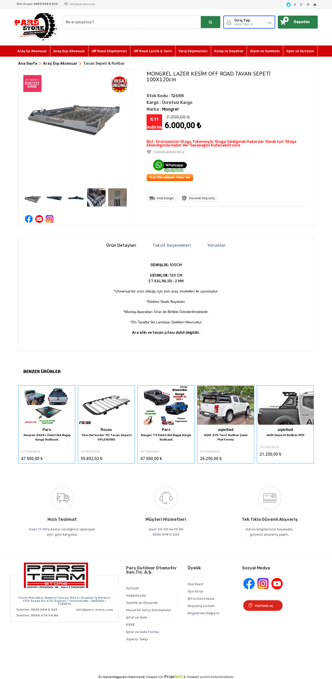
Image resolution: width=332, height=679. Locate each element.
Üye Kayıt (195, 584)
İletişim (132, 588)
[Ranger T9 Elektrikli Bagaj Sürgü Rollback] (166, 405)
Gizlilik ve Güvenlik (142, 603)
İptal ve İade (136, 617)
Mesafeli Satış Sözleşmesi (148, 610)
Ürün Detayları (121, 245)
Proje (173, 677)
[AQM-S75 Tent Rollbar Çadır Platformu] (225, 405)
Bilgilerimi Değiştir (204, 613)
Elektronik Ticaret (143, 677)
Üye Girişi (195, 591)
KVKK (130, 625)
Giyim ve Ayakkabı (265, 51)
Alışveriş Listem (201, 606)
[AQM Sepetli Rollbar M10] (285, 405)
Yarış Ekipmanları (193, 51)
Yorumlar (216, 245)
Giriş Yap (243, 22)
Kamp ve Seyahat (229, 51)
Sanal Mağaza (113, 677)
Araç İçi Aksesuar (32, 51)
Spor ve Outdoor (300, 51)
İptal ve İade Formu (142, 632)
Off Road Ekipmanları (109, 51)
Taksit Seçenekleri (172, 245)
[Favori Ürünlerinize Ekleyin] (165, 153)
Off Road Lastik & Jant (153, 51)
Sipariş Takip (137, 639)
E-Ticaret (191, 677)
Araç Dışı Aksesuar (69, 51)
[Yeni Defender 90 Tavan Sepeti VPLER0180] (106, 405)
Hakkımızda (136, 595)
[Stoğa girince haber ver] (170, 180)
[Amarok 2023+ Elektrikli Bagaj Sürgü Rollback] (46, 405)
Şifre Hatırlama (201, 599)
